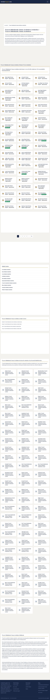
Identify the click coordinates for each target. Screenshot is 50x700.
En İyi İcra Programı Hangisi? (43, 690)
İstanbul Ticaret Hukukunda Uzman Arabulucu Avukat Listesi (12, 322)
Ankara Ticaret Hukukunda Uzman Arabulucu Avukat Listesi (11, 324)
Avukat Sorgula (15, 684)
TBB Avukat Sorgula (16, 691)
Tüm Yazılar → (40, 692)
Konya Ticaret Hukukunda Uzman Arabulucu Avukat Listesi (11, 328)
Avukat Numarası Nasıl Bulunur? (43, 684)
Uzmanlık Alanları (16, 689)
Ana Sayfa (6, 25)
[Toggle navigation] (47, 2)
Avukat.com (6, 2)
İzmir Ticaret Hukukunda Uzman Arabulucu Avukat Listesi (11, 326)
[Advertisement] (25, 13)
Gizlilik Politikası (28, 686)
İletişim (27, 689)
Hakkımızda (28, 684)
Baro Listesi (15, 686)
